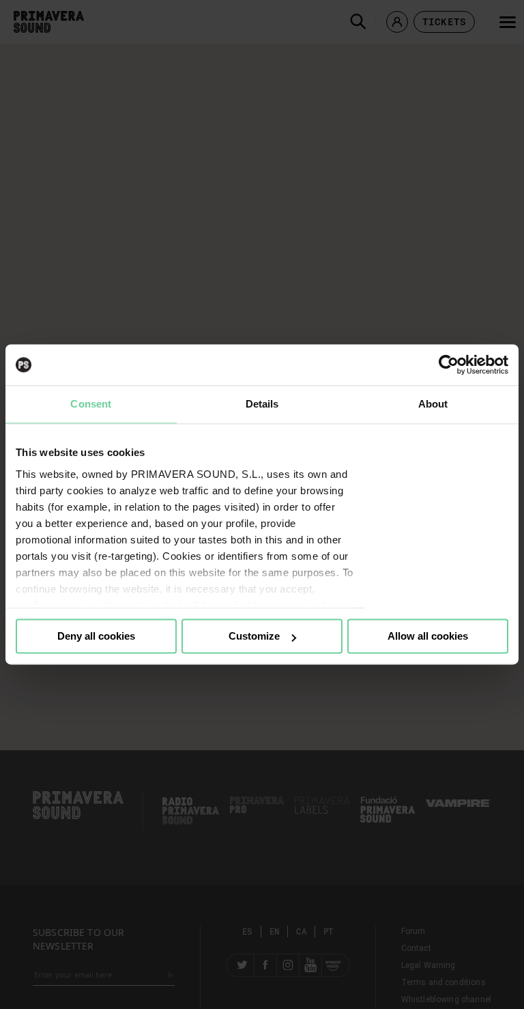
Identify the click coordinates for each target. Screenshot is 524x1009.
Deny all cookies (96, 636)
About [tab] (433, 404)
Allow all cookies (428, 636)
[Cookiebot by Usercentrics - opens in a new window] (448, 364)
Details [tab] (262, 404)
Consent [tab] (90, 404)
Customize (254, 636)
